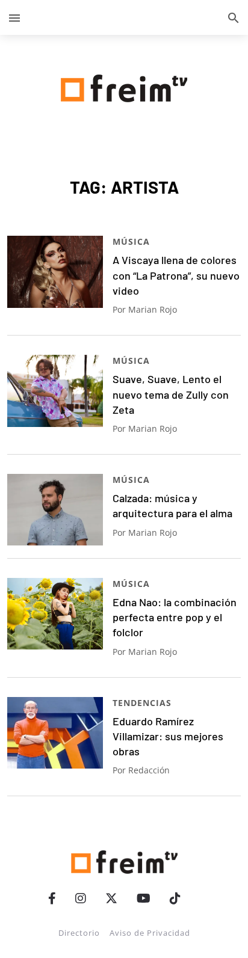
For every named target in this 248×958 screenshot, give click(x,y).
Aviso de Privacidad (150, 932)
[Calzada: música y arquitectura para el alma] (55, 509)
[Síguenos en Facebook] (52, 898)
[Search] (233, 17)
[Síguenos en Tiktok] (175, 898)
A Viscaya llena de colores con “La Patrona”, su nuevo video (176, 275)
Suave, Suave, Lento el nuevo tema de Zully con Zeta (171, 394)
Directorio (79, 932)
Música (131, 241)
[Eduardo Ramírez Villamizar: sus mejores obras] (55, 733)
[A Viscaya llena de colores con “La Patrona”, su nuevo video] (55, 271)
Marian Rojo (152, 309)
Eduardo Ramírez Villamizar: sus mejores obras (168, 736)
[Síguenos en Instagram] (80, 898)
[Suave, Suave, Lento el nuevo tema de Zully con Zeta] (55, 390)
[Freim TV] (124, 86)
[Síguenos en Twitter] (111, 898)
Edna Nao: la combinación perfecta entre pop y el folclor (175, 617)
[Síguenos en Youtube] (143, 898)
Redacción (149, 770)
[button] (14, 17)
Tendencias (142, 702)
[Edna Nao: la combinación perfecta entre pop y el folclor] (55, 613)
